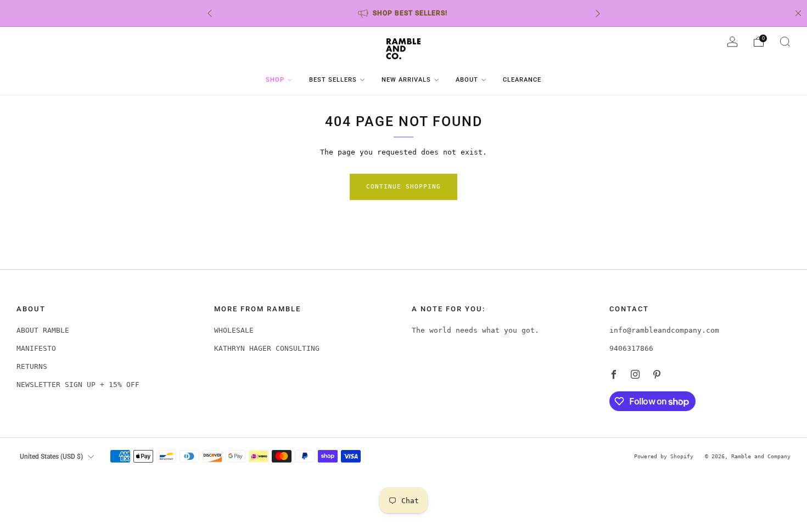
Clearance (522, 79)
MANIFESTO (36, 348)
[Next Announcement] (598, 13)
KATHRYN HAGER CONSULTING (267, 348)
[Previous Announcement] (210, 13)
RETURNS (31, 366)
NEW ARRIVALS (406, 79)
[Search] (785, 41)
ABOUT (467, 79)
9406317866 (631, 348)
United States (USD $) (51, 456)
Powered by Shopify (663, 456)
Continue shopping (403, 186)
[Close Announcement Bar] (798, 13)
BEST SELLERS (333, 79)
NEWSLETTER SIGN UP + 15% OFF (77, 384)
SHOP (275, 79)
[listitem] (404, 13)
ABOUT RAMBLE (42, 330)
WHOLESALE (234, 330)
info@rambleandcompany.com (664, 330)
